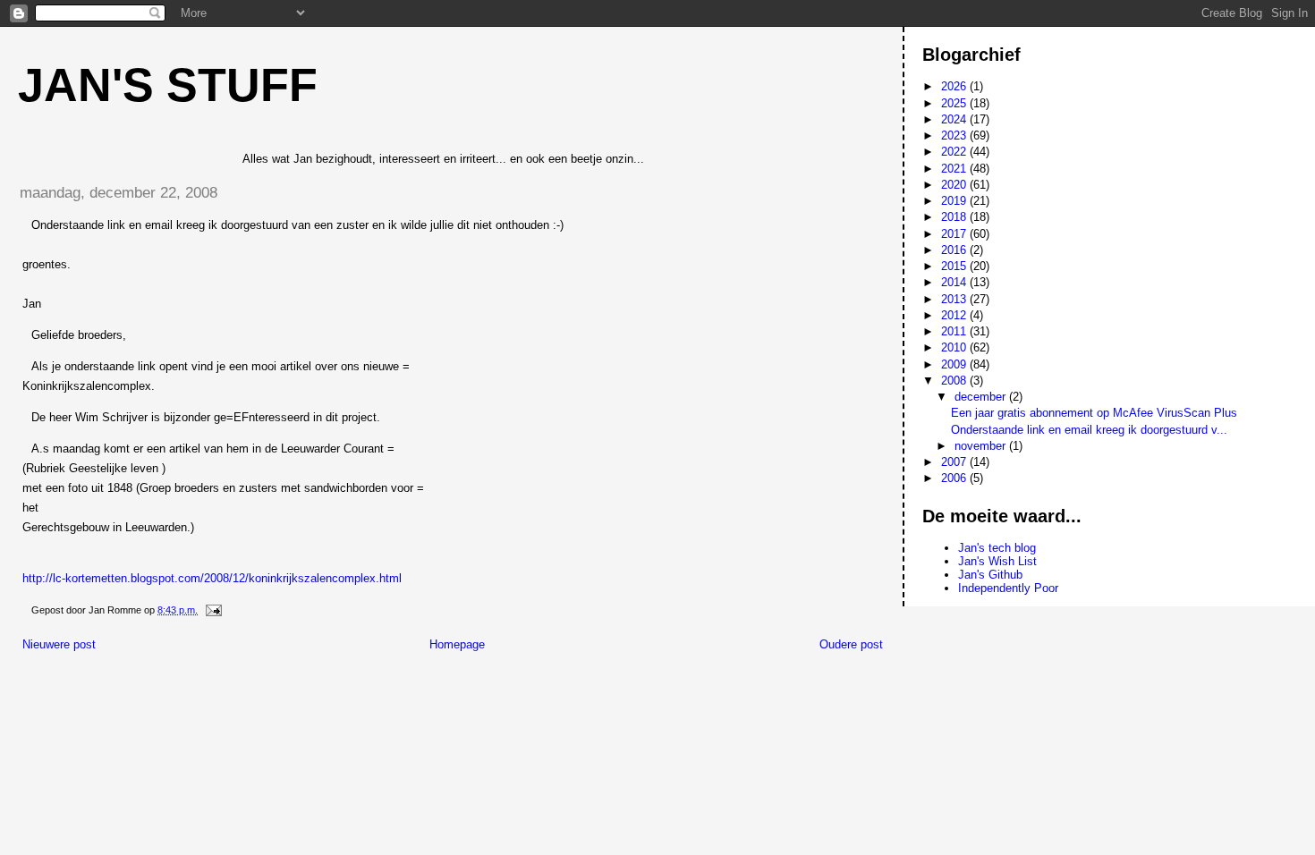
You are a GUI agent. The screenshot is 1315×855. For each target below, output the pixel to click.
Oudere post (851, 644)
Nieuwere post (59, 644)
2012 (955, 315)
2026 (955, 86)
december (981, 396)
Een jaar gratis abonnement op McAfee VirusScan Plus (1094, 412)
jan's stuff (168, 85)
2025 (955, 103)
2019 (955, 200)
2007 (955, 462)
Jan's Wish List (997, 561)
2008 (955, 380)
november (981, 446)
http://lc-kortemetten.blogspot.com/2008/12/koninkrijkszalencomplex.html (212, 578)
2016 (955, 250)
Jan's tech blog (997, 547)
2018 (955, 217)
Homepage (457, 644)
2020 (955, 184)
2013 (955, 299)
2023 (955, 135)
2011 (955, 331)
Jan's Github (990, 574)
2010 (955, 347)
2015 (955, 266)
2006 (955, 478)
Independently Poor (1008, 588)
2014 (955, 282)
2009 (955, 364)
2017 (955, 234)
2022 (955, 151)
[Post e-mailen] (212, 610)
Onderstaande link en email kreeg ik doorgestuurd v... (1089, 429)
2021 (955, 168)
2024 (955, 119)
